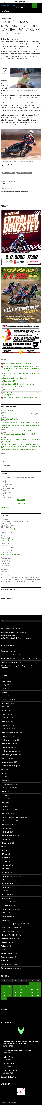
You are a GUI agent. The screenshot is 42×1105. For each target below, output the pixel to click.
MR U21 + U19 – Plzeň (11, 1064)
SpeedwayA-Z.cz (8, 6)
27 (21, 995)
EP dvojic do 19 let (8, 788)
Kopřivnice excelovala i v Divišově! (13, 387)
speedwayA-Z (5, 961)
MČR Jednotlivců (7, 729)
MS (2, 847)
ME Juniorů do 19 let (8, 821)
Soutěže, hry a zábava (8, 953)
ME (2, 769)
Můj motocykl (5, 898)
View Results (21, 504)
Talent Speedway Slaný (9, 939)
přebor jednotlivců (7, 762)
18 (9, 992)
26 (15, 995)
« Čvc (3, 1001)
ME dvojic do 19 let (8, 810)
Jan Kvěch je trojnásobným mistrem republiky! (17, 363)
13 (21, 989)
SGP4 (4, 891)
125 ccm (5, 850)
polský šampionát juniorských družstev (14, 924)
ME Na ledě (5, 832)
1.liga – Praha (8, 1057)
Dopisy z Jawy (5, 681)
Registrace (19, 7)
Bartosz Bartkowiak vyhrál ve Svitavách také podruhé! (20, 398)
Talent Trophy (6, 942)
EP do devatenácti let (8, 784)
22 (32, 992)
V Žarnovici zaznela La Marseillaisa (11, 655)
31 (4, 998)
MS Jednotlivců (7, 872)
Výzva (8, 183)
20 (21, 992)
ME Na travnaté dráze (9, 835)
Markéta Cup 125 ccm (9, 909)
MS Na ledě (5, 887)
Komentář (4, 696)
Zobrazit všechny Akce (9, 1077)
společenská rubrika (7, 964)
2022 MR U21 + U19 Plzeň (25, 172)
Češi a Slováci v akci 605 (8, 651)
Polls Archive (5, 507)
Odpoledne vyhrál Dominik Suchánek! (15, 378)
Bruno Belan (6, 496)
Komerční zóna (5, 703)
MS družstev (6, 865)
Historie (3, 692)
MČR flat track (6, 725)
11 (9, 989)
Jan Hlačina (6, 481)
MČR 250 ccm (6, 718)
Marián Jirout (7, 483)
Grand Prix (4, 688)
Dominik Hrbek (7, 485)
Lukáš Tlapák (7, 492)
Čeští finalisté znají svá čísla (9, 419)
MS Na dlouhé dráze (8, 883)
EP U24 (4, 795)
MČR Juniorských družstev (10, 732)
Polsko (4, 920)
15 (32, 989)
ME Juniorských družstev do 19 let (13, 817)
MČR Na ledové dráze (9, 747)
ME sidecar (5, 839)
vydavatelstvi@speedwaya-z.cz (15, 529)
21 (26, 992)
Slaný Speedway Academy (10, 927)
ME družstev (6, 802)
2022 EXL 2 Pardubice (9, 172)
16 (38, 989)
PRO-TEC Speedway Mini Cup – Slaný (17, 1050)
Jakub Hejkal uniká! (9, 381)
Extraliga (3, 685)
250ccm (4, 777)
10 (4, 989)
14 (26, 989)
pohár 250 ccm (7, 916)
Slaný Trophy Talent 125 (9, 931)
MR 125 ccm (6, 758)
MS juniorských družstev (9, 876)
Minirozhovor (6, 18)
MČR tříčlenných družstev (10, 755)
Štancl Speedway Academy (9, 968)
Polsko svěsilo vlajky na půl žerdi (11, 662)
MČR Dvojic (6, 721)
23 (38, 992)
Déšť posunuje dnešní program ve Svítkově (14, 190)
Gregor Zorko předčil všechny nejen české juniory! (18, 384)
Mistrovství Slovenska (9, 913)
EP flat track (6, 791)
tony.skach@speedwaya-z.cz (10, 540)
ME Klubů (5, 828)
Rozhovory (4, 946)
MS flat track (6, 869)
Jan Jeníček (6, 486)
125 (3, 773)
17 (4, 992)
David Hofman (7, 494)
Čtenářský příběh (7, 699)
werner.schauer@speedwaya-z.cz (11, 554)
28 (26, 995)
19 (15, 992)
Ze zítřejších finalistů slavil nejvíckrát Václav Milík (16, 431)
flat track (5, 858)
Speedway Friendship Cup (10, 935)
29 (32, 995)
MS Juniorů (5, 880)
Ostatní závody (5, 905)
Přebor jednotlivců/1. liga (10, 766)
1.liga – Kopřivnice (10, 1070)
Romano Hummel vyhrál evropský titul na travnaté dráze (19, 658)
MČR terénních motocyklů (10, 751)
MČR (2, 707)
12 (15, 989)
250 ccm (5, 854)
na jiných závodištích (7, 902)
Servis (3, 950)
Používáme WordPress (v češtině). (10, 1102)
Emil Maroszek (7, 497)
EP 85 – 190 (6, 780)
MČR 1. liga (5, 714)
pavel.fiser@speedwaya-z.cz (9, 547)
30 (38, 995)
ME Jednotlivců (7, 813)
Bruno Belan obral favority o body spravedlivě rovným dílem (20, 422)
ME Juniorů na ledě (8, 824)
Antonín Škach (16, 33)
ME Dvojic (5, 806)
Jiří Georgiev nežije (7, 410)
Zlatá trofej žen (6, 894)
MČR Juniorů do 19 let (9, 740)
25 (9, 995)
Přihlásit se (5, 11)
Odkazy (3, 1014)
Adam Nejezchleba (8, 488)
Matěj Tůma (6, 490)
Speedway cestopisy (7, 957)
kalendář (4, 710)
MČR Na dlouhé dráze (9, 744)
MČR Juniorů (6, 736)
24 (4, 995)
